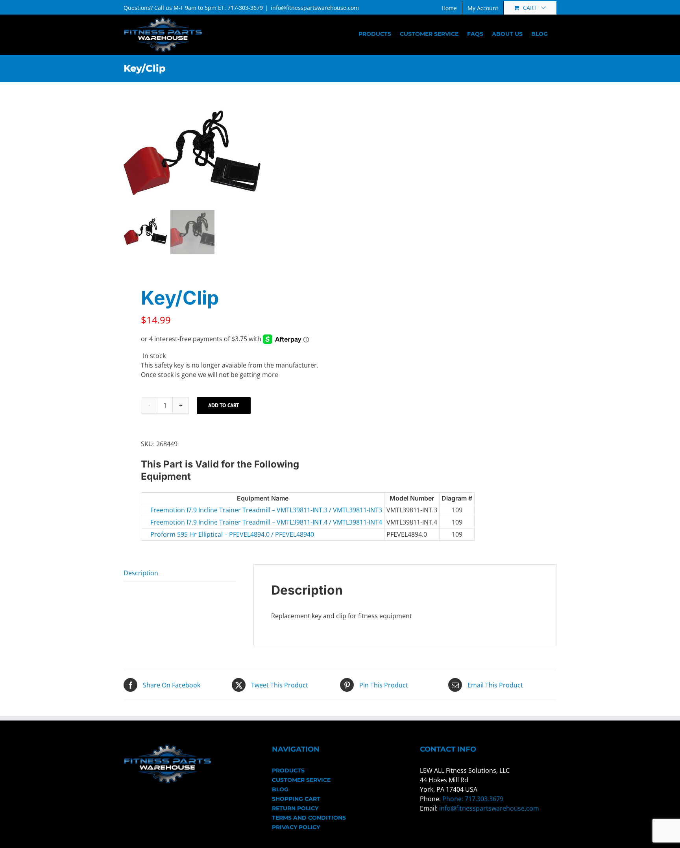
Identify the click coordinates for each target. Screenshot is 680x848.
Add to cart (223, 405)
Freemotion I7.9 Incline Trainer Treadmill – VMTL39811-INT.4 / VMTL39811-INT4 (205, 522)
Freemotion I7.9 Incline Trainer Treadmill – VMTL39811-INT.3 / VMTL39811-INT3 (205, 510)
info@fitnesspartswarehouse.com (315, 7)
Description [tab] (141, 573)
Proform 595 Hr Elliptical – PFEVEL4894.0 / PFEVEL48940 (205, 534)
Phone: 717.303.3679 (472, 798)
